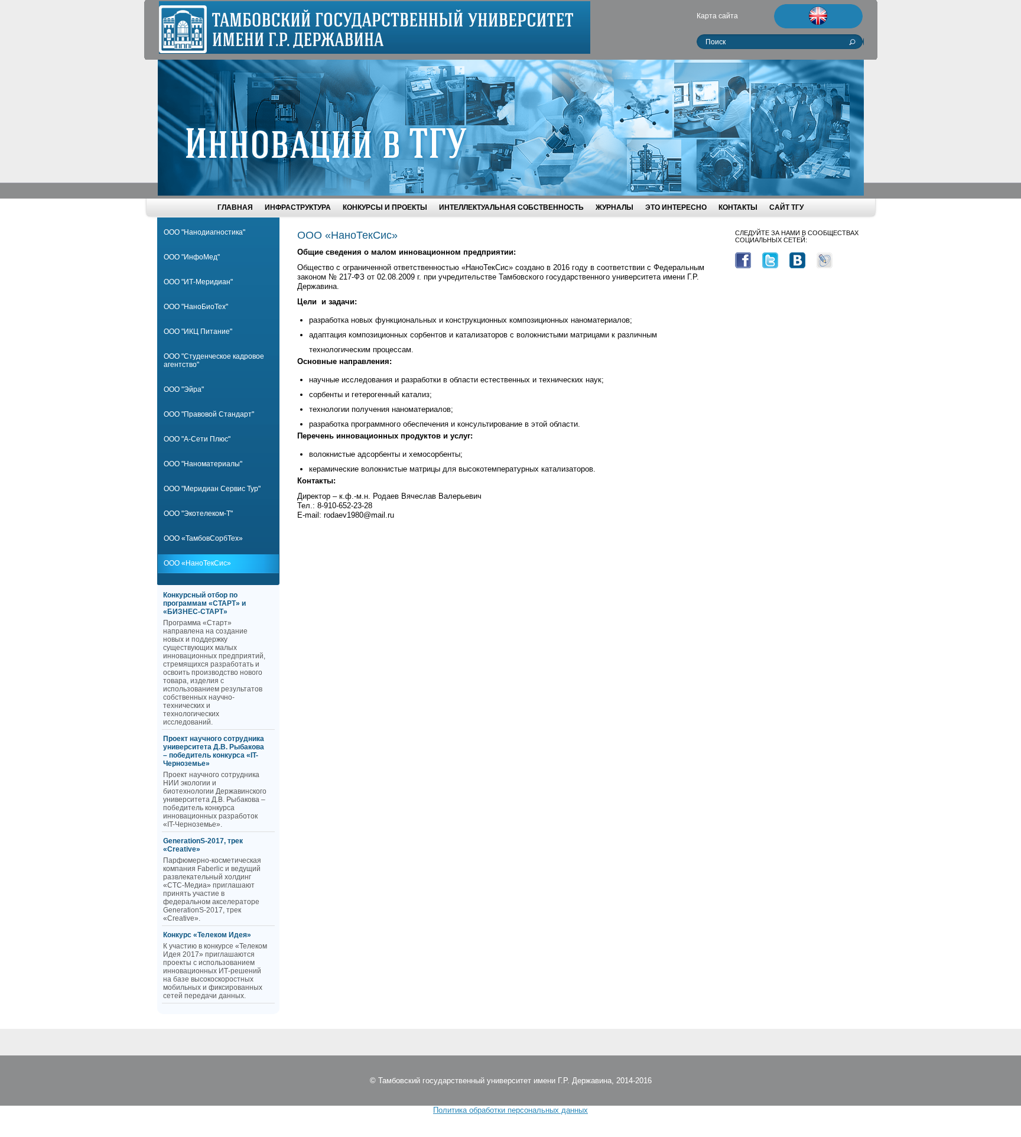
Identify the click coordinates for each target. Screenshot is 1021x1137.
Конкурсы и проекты (385, 207)
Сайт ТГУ (786, 207)
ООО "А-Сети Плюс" (197, 439)
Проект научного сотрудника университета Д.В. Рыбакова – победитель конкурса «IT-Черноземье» (213, 751)
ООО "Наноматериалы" (203, 464)
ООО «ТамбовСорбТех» (203, 538)
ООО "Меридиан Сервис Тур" (212, 489)
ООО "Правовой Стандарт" (209, 414)
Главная (235, 207)
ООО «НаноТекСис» (197, 563)
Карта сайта (717, 16)
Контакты (737, 207)
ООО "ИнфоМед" (192, 257)
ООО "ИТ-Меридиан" (198, 282)
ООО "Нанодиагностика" (204, 232)
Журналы (614, 207)
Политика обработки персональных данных (510, 1110)
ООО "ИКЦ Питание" (198, 331)
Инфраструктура (298, 207)
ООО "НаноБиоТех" (196, 307)
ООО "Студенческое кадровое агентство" (214, 360)
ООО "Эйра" (184, 389)
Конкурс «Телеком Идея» (207, 935)
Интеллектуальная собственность (511, 207)
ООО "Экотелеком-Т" (198, 513)
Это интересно (676, 207)
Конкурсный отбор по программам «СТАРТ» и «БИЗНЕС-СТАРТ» (204, 603)
